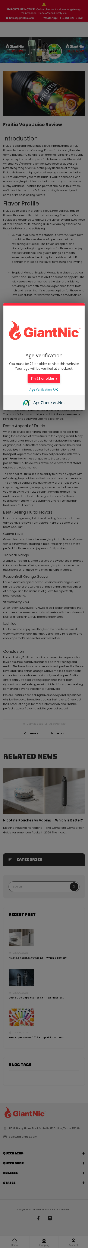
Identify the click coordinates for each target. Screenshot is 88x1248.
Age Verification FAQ (44, 389)
